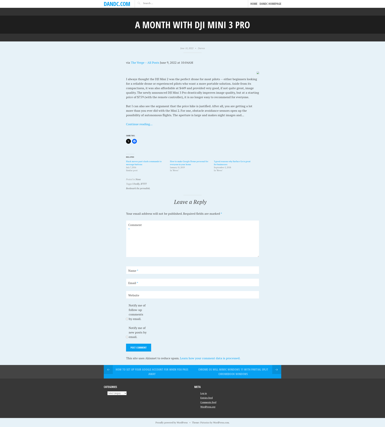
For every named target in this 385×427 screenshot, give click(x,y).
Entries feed (206, 397)
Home (253, 4)
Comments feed (208, 402)
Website (133, 295)
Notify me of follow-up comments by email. (137, 312)
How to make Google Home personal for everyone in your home (189, 163)
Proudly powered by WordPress (172, 422)
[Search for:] (155, 3)
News (138, 179)
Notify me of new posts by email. (137, 332)
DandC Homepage (270, 4)
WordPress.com (221, 422)
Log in (203, 393)
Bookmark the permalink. (138, 188)
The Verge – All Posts (145, 63)
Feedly (136, 183)
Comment (135, 227)
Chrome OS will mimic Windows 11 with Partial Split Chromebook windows (233, 371)
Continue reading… (139, 124)
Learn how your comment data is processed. (210, 358)
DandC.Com (117, 4)
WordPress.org (207, 406)
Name (133, 271)
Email (133, 283)
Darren (201, 48)
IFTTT (144, 183)
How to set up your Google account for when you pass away (152, 371)
